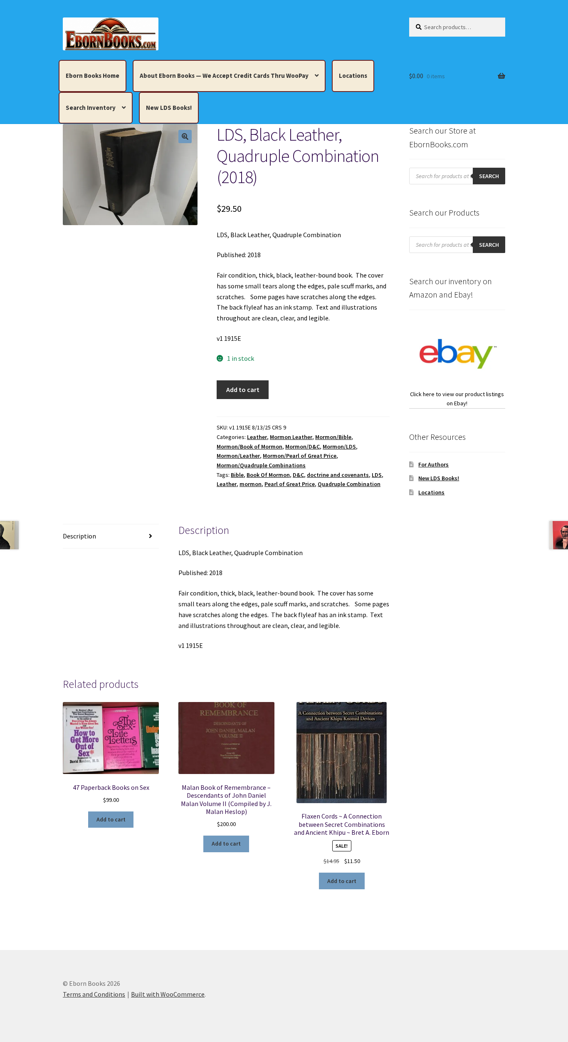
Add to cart (242, 389)
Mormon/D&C (302, 446)
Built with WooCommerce (168, 994)
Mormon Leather (291, 437)
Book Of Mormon (268, 475)
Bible (237, 475)
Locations (353, 75)
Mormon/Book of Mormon (249, 446)
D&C (298, 475)
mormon (251, 484)
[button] (185, 136)
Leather (257, 437)
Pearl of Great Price (289, 484)
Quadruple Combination (349, 484)
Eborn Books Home (92, 75)
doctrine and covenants (338, 475)
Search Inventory (91, 108)
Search (489, 176)
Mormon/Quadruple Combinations (261, 465)
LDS (377, 475)
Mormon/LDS (339, 446)
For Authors (433, 464)
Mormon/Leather (238, 455)
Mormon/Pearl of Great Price (299, 455)
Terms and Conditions (94, 994)
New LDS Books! (169, 108)
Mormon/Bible (333, 437)
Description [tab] (79, 536)
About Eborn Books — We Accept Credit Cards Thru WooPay (224, 75)
